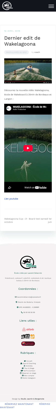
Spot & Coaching (29, 363)
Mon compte (29, 376)
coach (37, 52)
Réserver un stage (28, 373)
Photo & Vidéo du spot (16, 52)
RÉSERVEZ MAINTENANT (19, 404)
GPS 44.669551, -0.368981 (28, 307)
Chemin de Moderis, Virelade (28, 302)
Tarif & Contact (29, 371)
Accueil (29, 361)
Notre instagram (28, 378)
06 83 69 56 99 (29, 312)
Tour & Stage (29, 368)
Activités (28, 366)
